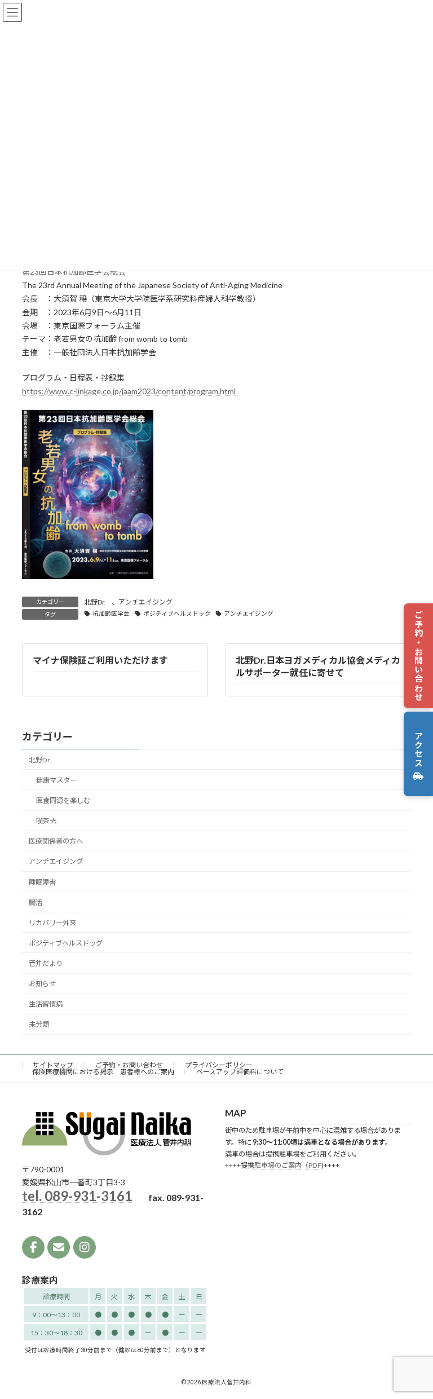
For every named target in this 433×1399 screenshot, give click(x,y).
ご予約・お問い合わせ (419, 655)
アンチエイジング (145, 602)
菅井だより (46, 963)
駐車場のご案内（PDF (287, 1165)
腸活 (35, 902)
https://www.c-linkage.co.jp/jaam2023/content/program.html (129, 391)
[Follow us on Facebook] (33, 1247)
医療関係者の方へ (56, 841)
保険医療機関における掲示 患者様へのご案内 (103, 1071)
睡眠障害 (42, 881)
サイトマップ (53, 1065)
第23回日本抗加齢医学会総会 (74, 271)
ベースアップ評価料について (240, 1071)
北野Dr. (95, 602)
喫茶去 (46, 821)
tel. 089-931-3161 (77, 1196)
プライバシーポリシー (219, 1065)
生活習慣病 (46, 1004)
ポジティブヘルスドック (177, 613)
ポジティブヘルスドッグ (66, 943)
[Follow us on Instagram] (84, 1247)
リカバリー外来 (52, 922)
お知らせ (42, 983)
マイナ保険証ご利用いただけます (100, 660)
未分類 (39, 1024)
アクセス (419, 753)
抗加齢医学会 (111, 613)
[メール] (58, 1247)
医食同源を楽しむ (63, 800)
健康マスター (56, 780)
